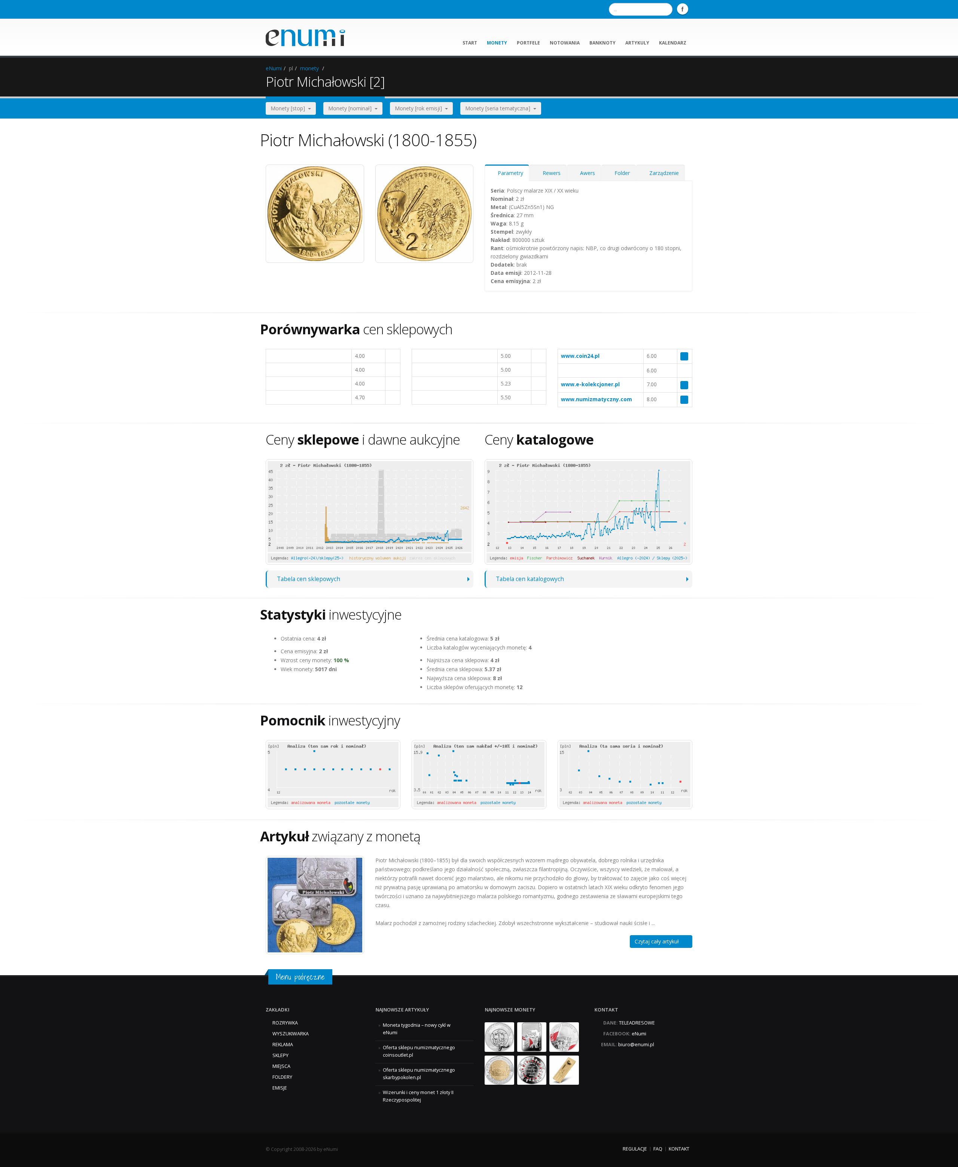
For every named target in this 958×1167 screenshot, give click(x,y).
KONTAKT (679, 1149)
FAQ (657, 1149)
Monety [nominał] (351, 108)
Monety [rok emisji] (420, 108)
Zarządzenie (662, 172)
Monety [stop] (289, 108)
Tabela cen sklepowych (308, 579)
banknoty (602, 43)
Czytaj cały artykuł (659, 941)
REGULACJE (635, 1149)
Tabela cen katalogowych (530, 579)
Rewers (550, 172)
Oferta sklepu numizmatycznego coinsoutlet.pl (419, 1051)
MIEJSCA (281, 1066)
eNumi (274, 68)
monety (497, 43)
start (470, 43)
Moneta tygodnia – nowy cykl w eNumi (417, 1029)
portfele (528, 43)
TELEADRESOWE (637, 1023)
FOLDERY (282, 1077)
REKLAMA (282, 1044)
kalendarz (672, 43)
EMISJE (279, 1088)
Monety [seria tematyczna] (499, 108)
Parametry (509, 172)
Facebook (682, 9)
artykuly (637, 43)
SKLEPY (280, 1055)
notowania (565, 43)
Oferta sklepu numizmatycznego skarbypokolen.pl (419, 1074)
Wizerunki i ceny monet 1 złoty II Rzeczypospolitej (418, 1096)
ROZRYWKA (285, 1023)
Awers (586, 172)
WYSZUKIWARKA (290, 1034)
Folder (620, 172)
